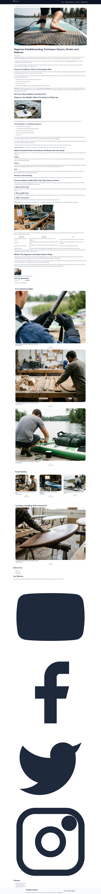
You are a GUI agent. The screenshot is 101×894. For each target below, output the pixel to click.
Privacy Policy (18, 573)
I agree (65, 890)
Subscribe (27, 280)
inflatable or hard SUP (71, 61)
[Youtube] (50, 654)
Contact (17, 570)
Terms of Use (18, 572)
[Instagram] (50, 878)
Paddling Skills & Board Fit (21, 886)
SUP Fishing (77, 2)
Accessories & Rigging (20, 884)
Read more (60, 892)
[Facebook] (50, 729)
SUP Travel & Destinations (21, 883)
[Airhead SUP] (20, 2)
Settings (73, 890)
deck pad (57, 138)
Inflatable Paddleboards (69, 2)
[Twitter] (50, 804)
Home (63, 2)
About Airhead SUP (84, 2)
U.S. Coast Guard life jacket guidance (44, 88)
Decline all (69, 890)
